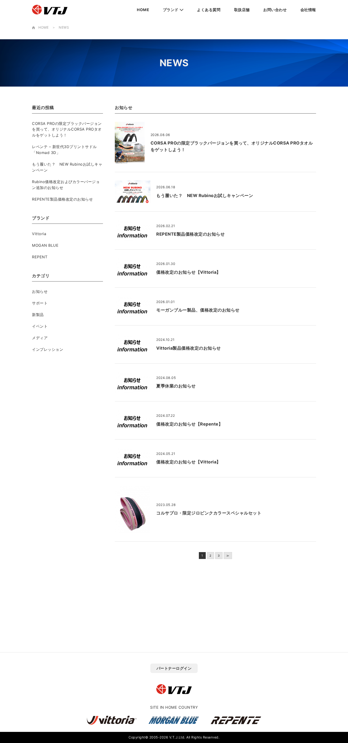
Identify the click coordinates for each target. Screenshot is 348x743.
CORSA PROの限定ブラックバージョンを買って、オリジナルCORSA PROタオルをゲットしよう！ (67, 129)
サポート (40, 303)
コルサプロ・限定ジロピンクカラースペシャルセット (208, 512)
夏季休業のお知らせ (176, 385)
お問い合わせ (275, 9)
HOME (143, 9)
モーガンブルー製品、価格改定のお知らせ (198, 310)
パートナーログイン (174, 668)
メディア (40, 337)
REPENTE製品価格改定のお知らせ (62, 199)
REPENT (39, 257)
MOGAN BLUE (45, 245)
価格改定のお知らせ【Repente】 (189, 424)
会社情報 (308, 9)
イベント (40, 326)
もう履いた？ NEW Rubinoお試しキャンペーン (204, 195)
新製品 (38, 314)
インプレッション (47, 349)
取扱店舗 (242, 9)
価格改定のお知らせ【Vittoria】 (188, 272)
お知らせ (40, 291)
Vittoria (39, 233)
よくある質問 (208, 9)
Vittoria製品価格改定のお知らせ (188, 348)
